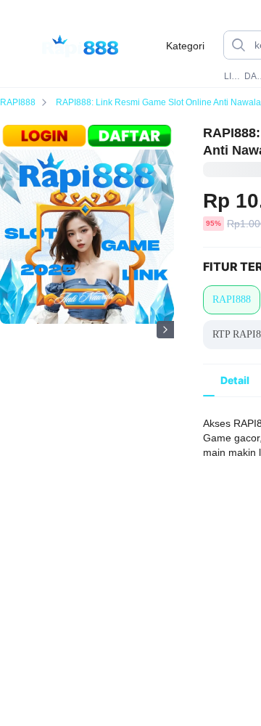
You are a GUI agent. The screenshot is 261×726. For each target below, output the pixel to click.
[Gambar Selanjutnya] (165, 329)
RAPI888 (18, 102)
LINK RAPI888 (233, 76)
